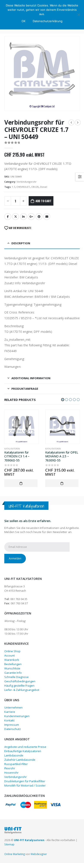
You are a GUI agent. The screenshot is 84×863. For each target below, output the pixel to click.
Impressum (11, 725)
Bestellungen (13, 664)
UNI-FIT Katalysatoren (29, 840)
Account (9, 655)
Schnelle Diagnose (16, 677)
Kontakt (9, 720)
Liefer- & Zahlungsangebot (21, 690)
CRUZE (35, 186)
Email (46, 216)
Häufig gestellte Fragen (19, 685)
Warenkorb (11, 660)
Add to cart (43, 201)
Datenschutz (12, 729)
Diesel (43, 186)
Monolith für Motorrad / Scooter (25, 785)
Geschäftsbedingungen (19, 681)
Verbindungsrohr (27, 181)
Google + (31, 216)
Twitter (15, 216)
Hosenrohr (11, 772)
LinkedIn (23, 216)
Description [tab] (20, 243)
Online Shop (12, 651)
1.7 (13, 186)
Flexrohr (9, 768)
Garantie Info (13, 673)
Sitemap (9, 844)
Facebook (7, 216)
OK (23, 21)
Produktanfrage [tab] (24, 389)
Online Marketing (14, 854)
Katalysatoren (12, 448)
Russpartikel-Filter (16, 764)
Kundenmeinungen (17, 716)
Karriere (9, 712)
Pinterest (39, 216)
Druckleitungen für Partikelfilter (24, 781)
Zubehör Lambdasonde (19, 760)
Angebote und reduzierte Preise (25, 747)
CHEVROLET (23, 186)
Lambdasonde (13, 755)
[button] (63, 399)
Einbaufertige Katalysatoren (22, 751)
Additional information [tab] (30, 378)
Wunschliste (12, 668)
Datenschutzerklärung (47, 21)
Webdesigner (39, 854)
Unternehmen (13, 707)
